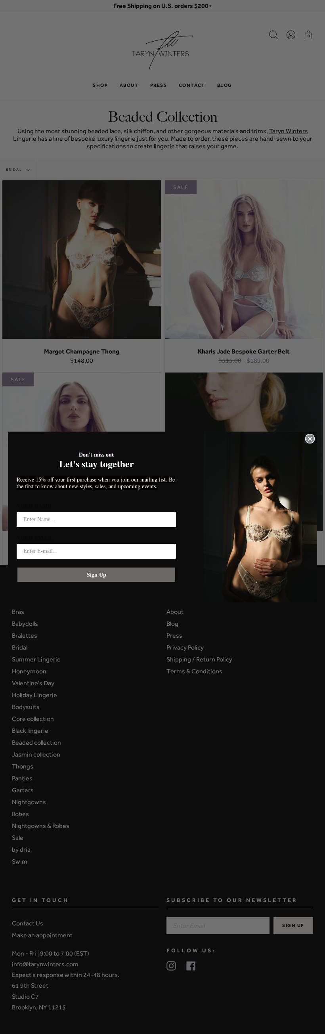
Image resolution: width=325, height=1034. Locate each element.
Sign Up (96, 574)
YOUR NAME (34, 506)
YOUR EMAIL (35, 538)
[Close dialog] (310, 439)
